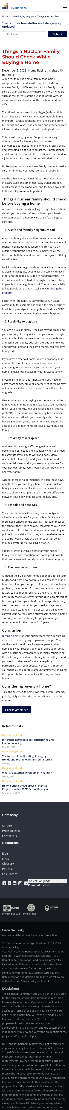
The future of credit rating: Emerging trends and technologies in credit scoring (27, 757)
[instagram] (20, 883)
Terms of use (28, 913)
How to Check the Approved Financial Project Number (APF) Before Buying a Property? (25, 787)
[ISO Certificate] (11, 907)
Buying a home (11, 636)
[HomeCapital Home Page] (14, 6)
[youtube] (26, 883)
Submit (57, 34)
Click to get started (16, 710)
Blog (5, 854)
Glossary (8, 864)
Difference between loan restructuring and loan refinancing (28, 741)
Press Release (11, 831)
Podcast (7, 869)
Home (5, 16)
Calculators (9, 874)
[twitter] (9, 883)
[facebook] (4, 883)
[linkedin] (14, 883)
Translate (57, 885)
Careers (7, 826)
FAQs (5, 859)
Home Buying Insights (23, 16)
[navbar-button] (64, 5)
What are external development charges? (27, 772)
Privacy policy (10, 913)
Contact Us (9, 836)
